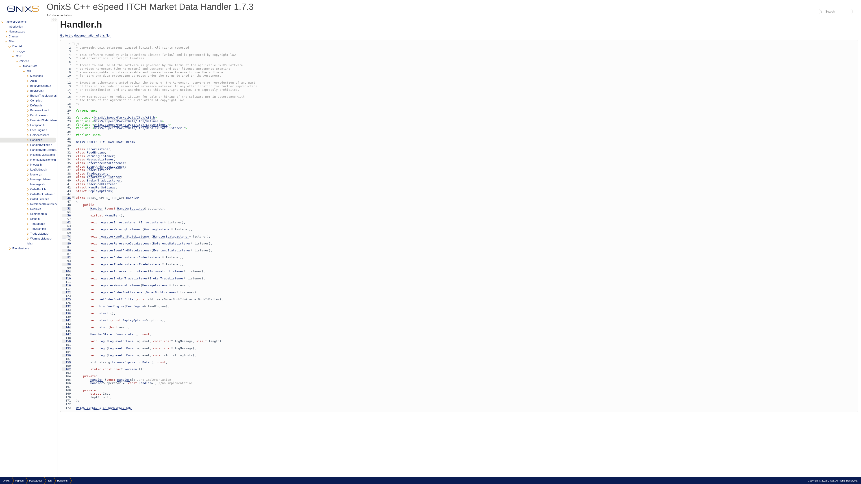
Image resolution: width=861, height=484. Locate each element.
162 (66, 369)
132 (66, 306)
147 (66, 334)
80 (66, 243)
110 (66, 278)
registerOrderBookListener (121, 292)
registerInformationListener (123, 271)
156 (66, 355)
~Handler (112, 215)
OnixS (6, 480)
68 (66, 229)
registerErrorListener (118, 222)
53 (66, 208)
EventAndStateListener (105, 166)
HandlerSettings (102, 187)
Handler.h (62, 480)
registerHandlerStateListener (124, 236)
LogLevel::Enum (120, 341)
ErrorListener (98, 149)
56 (66, 215)
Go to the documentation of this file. (85, 35)
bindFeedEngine (111, 306)
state (128, 334)
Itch (50, 480)
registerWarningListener (120, 229)
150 (66, 341)
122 (66, 292)
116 (66, 285)
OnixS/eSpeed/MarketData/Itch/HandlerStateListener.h (139, 128)
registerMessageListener (120, 285)
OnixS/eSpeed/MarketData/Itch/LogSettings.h (131, 124)
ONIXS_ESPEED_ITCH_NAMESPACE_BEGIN (105, 142)
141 (66, 320)
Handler (132, 198)
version (130, 369)
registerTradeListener (118, 264)
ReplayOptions (100, 191)
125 (66, 299)
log (102, 341)
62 (66, 222)
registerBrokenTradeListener (123, 278)
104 (66, 271)
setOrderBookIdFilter (117, 299)
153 (66, 348)
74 (66, 236)
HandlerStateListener (171, 236)
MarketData (35, 480)
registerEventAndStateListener (125, 250)
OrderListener (98, 170)
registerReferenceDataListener (125, 243)
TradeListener (98, 173)
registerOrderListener (118, 257)
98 (66, 264)
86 (66, 250)
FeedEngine (96, 152)
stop (103, 327)
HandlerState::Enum (106, 334)
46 (66, 198)
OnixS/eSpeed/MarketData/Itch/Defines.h (128, 121)
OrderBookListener (102, 184)
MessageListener (100, 159)
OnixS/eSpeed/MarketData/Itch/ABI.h (124, 117)
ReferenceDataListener (105, 163)
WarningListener (100, 156)
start (103, 313)
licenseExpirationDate (131, 362)
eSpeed (19, 480)
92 (66, 257)
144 (66, 327)
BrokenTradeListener (104, 180)
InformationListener (104, 177)
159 (66, 362)
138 (66, 313)
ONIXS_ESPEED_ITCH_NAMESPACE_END (104, 407)
